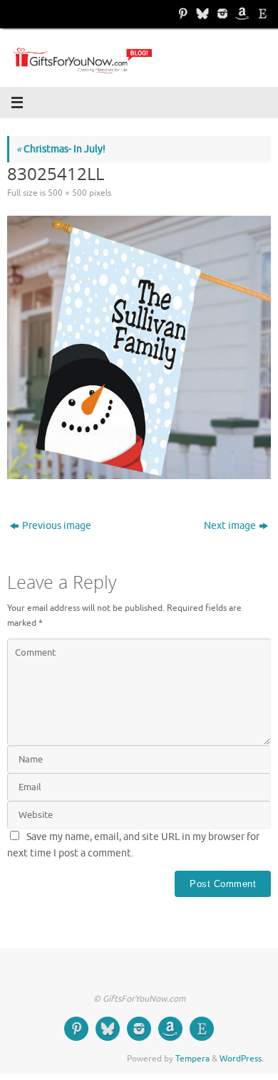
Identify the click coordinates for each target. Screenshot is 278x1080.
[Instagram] (221, 13)
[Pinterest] (181, 13)
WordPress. (242, 1058)
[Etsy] (261, 13)
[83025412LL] (139, 347)
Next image (230, 526)
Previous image (56, 526)
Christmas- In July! (60, 149)
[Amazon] (241, 13)
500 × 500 (67, 193)
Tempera (192, 1058)
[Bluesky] (201, 13)
